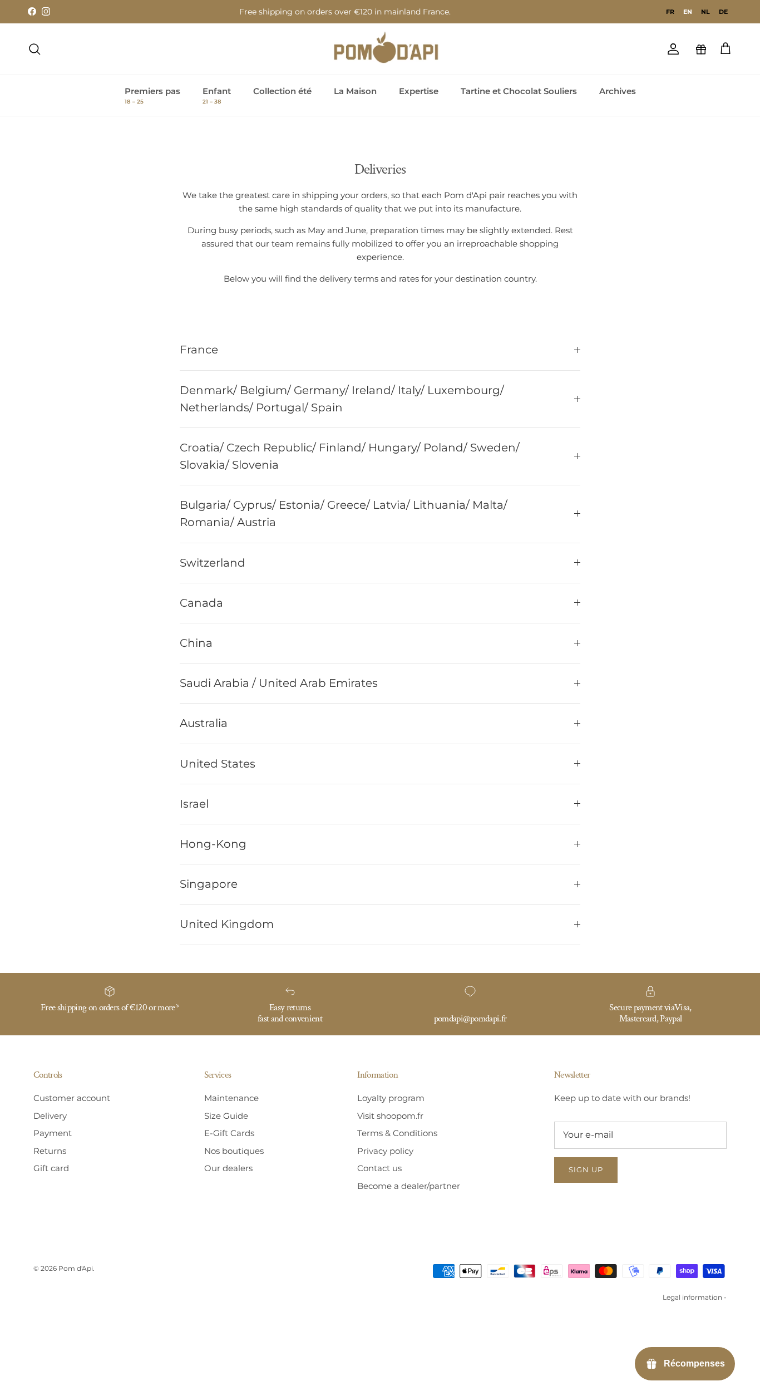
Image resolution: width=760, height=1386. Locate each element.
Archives (617, 91)
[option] (670, 12)
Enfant (217, 96)
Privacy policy (385, 1151)
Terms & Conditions (397, 1133)
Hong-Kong (213, 844)
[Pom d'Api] (391, 49)
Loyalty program (391, 1098)
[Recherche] (34, 49)
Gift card (51, 1168)
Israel (194, 803)
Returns (49, 1151)
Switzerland (212, 562)
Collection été (282, 91)
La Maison (355, 91)
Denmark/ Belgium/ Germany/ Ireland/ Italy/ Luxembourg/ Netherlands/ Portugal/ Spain (342, 399)
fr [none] (670, 12)
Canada (201, 603)
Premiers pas (152, 96)
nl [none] (705, 12)
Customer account (71, 1098)
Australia (204, 723)
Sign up (586, 1169)
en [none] (687, 12)
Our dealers (228, 1168)
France (199, 349)
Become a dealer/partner (408, 1186)
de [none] (723, 12)
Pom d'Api (75, 1268)
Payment (52, 1133)
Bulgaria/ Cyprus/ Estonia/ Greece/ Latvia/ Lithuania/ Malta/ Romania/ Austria (343, 513)
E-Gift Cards (229, 1133)
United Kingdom (227, 924)
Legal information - (695, 1297)
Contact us (379, 1168)
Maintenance (231, 1098)
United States (217, 763)
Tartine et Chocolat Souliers (519, 91)
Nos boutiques (234, 1151)
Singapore (209, 884)
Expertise (418, 91)
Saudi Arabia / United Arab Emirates (279, 683)
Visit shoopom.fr (390, 1115)
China (196, 643)
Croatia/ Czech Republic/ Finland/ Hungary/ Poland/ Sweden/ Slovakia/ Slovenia (350, 456)
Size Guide (226, 1115)
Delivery (50, 1115)
